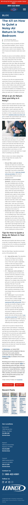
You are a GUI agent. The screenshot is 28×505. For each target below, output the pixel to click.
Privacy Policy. (21, 500)
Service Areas (6, 435)
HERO (21, 363)
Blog (5, 15)
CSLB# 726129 (5, 500)
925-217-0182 (5, 464)
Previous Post (8, 384)
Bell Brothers (7, 349)
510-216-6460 (5, 448)
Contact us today (6, 356)
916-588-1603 (5, 433)
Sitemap (4, 501)
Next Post (19, 384)
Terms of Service (13, 500)
